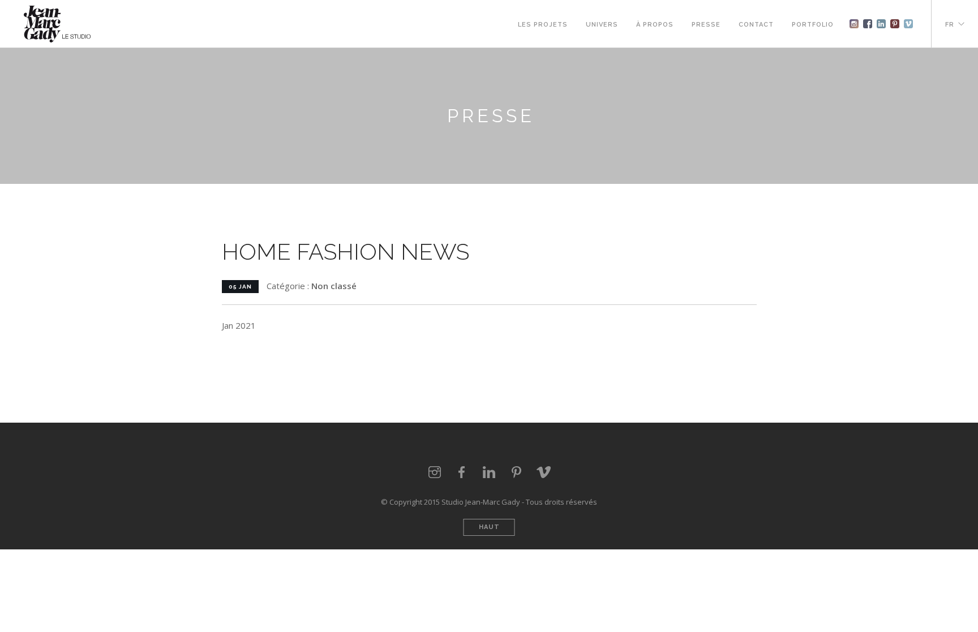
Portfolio (813, 24)
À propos (655, 24)
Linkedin (881, 23)
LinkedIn (489, 472)
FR (949, 24)
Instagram (854, 23)
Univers (602, 24)
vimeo (543, 472)
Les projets (543, 24)
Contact (756, 24)
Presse (706, 24)
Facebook (867, 23)
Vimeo (908, 23)
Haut (489, 527)
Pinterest (894, 23)
